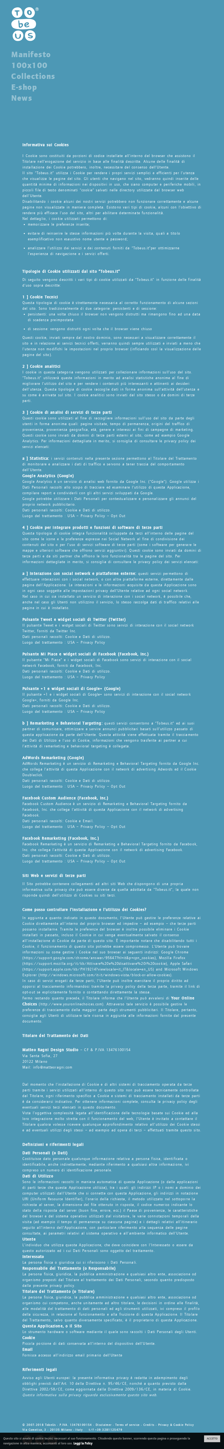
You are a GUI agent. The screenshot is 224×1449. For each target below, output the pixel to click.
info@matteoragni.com (52, 1067)
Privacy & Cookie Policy (176, 1425)
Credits (149, 1425)
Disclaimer (104, 1425)
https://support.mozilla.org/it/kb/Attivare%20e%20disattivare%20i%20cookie (95, 964)
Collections (33, 76)
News (21, 98)
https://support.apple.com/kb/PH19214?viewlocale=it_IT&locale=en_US (88, 969)
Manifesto (31, 54)
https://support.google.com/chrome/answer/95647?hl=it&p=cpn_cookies (89, 958)
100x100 (29, 65)
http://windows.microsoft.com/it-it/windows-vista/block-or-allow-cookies (105, 975)
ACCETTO (212, 1438)
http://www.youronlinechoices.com (71, 1004)
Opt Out (118, 516)
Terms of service (127, 1425)
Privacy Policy (93, 516)
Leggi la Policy (82, 1443)
